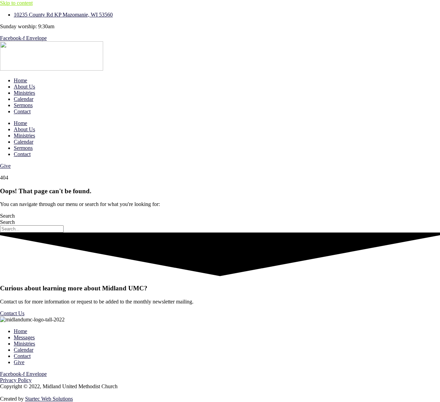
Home (20, 80)
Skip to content (16, 3)
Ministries (24, 93)
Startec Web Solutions (49, 399)
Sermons (23, 105)
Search (7, 216)
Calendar (23, 99)
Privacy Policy (16, 380)
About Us (24, 87)
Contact (22, 111)
